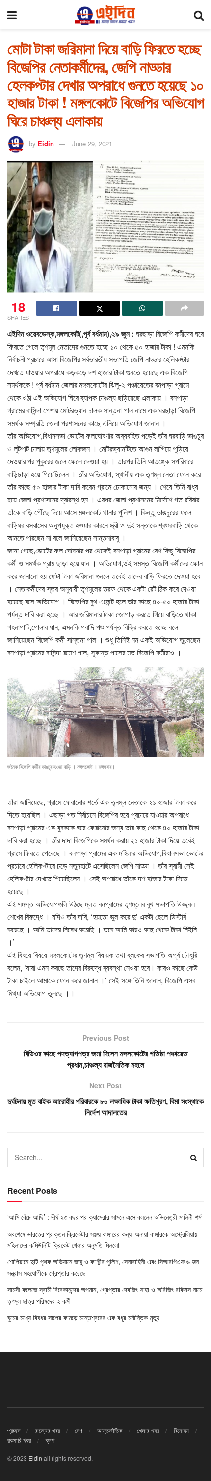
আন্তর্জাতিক (109, 1430)
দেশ (78, 1430)
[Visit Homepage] (105, 15)
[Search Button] (199, 14)
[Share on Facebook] (56, 308)
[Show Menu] (12, 14)
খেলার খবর (148, 1430)
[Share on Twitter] (99, 308)
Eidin (46, 143)
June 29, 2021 (92, 143)
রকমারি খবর (19, 1440)
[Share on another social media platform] (184, 308)
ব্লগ (50, 1440)
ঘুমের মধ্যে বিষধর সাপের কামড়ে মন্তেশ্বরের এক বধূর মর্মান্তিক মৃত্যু (83, 1317)
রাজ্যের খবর (47, 1430)
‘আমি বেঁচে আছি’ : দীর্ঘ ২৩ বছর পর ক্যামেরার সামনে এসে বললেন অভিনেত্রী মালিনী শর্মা (105, 1217)
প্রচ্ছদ (13, 1430)
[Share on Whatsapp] (142, 308)
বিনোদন (181, 1430)
